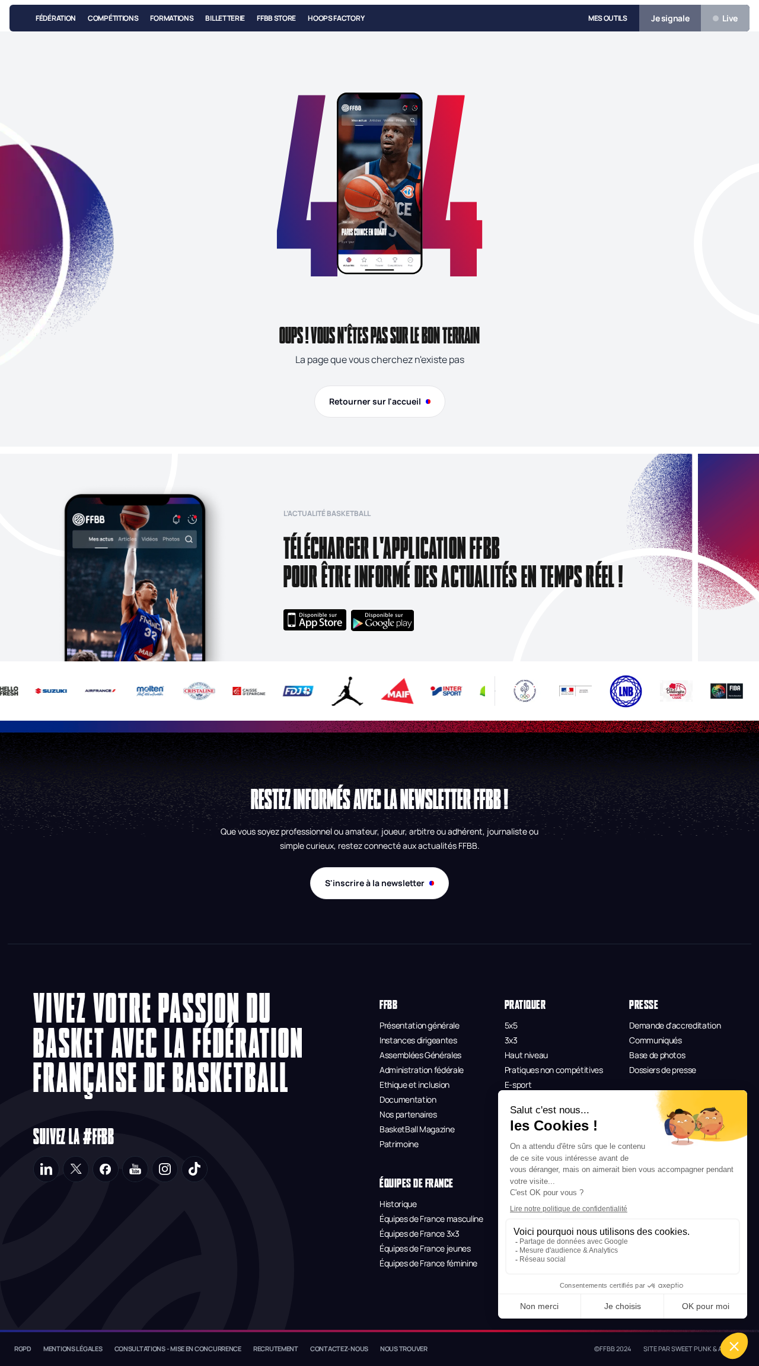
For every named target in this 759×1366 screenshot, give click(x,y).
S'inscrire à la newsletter (375, 883)
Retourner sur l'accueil (375, 401)
